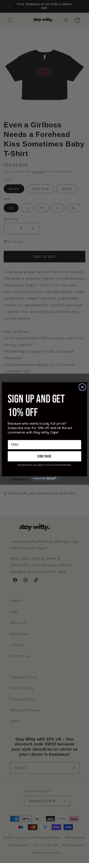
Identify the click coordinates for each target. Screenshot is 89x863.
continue (44, 456)
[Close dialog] (82, 387)
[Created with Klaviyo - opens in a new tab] (44, 478)
